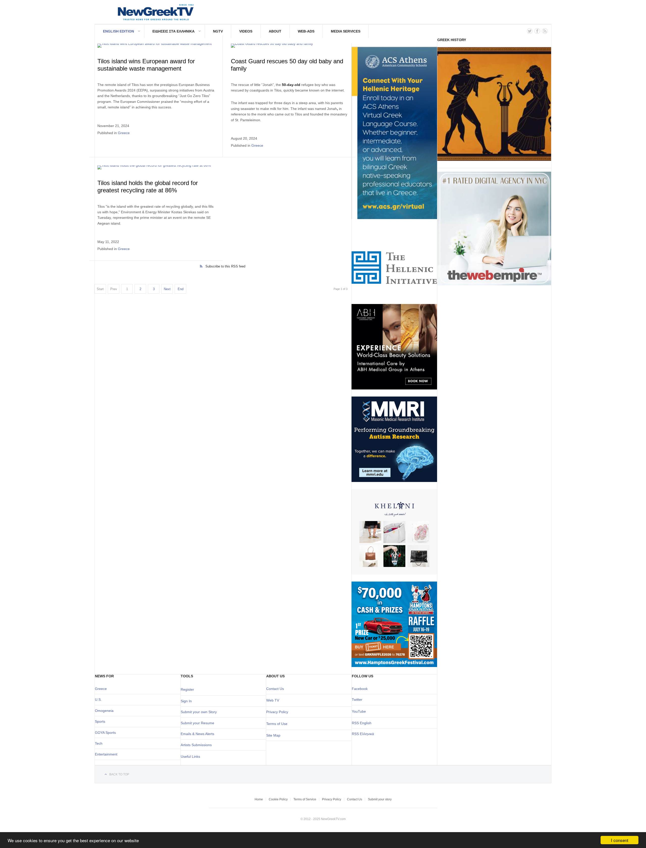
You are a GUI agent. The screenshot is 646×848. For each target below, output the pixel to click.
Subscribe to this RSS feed (225, 266)
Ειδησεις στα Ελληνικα (173, 31)
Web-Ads (306, 31)
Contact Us (275, 689)
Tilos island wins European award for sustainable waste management (146, 65)
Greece (124, 133)
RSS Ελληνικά (363, 734)
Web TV (272, 700)
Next (167, 289)
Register (187, 689)
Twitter (357, 700)
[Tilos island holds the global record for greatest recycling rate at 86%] (155, 167)
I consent (619, 840)
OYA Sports (107, 733)
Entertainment (106, 754)
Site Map (273, 735)
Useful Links (190, 756)
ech (99, 743)
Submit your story (380, 799)
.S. (99, 700)
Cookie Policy (278, 799)
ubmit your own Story (200, 712)
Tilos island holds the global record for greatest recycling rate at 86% (147, 186)
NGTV (218, 31)
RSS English (361, 723)
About (275, 31)
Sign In (186, 701)
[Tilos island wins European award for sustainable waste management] (155, 46)
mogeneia (106, 711)
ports (101, 721)
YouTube (359, 711)
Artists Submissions (196, 745)
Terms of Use (276, 724)
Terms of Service (304, 799)
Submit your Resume (197, 723)
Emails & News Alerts (197, 734)
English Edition (118, 31)
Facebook (360, 689)
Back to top (119, 774)
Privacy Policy (277, 712)
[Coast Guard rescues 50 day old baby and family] (289, 46)
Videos (245, 31)
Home (259, 799)
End (180, 289)
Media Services (345, 31)
